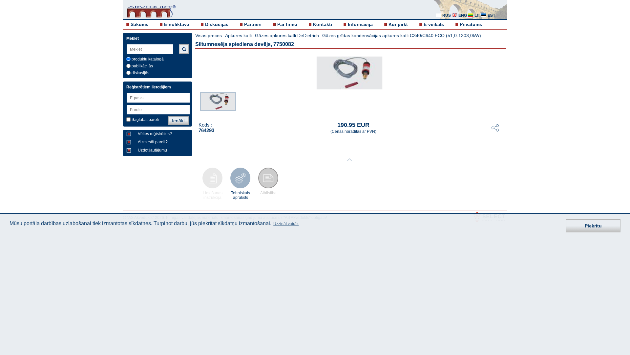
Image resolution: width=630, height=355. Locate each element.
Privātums (471, 24)
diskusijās (140, 73)
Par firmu (287, 24)
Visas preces (208, 35)
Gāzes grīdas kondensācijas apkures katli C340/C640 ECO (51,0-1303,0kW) (401, 35)
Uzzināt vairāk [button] (286, 224)
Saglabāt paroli (145, 119)
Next (502, 102)
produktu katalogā (148, 59)
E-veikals (434, 24)
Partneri (253, 24)
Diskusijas (216, 24)
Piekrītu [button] (593, 225)
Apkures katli (238, 35)
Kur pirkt (398, 24)
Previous (196, 102)
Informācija (360, 24)
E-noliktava (176, 24)
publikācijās (142, 66)
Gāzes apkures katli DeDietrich (287, 35)
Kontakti (322, 24)
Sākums (139, 24)
